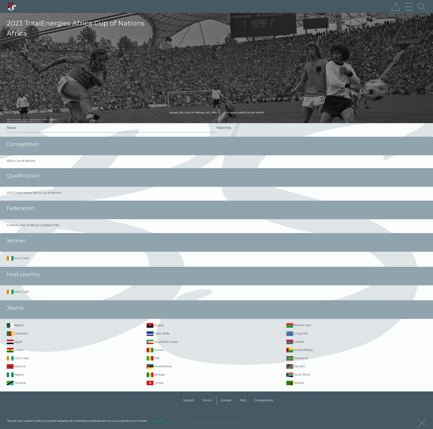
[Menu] (409, 7)
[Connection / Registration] (395, 7)
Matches (223, 128)
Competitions (263, 400)
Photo (9, 122)
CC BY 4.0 (37, 122)
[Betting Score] (11, 7)
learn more (158, 420)
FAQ (243, 400)
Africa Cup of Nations (21, 160)
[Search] (422, 7)
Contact (226, 400)
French (207, 400)
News (11, 128)
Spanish (188, 400)
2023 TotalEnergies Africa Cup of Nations (34, 192)
